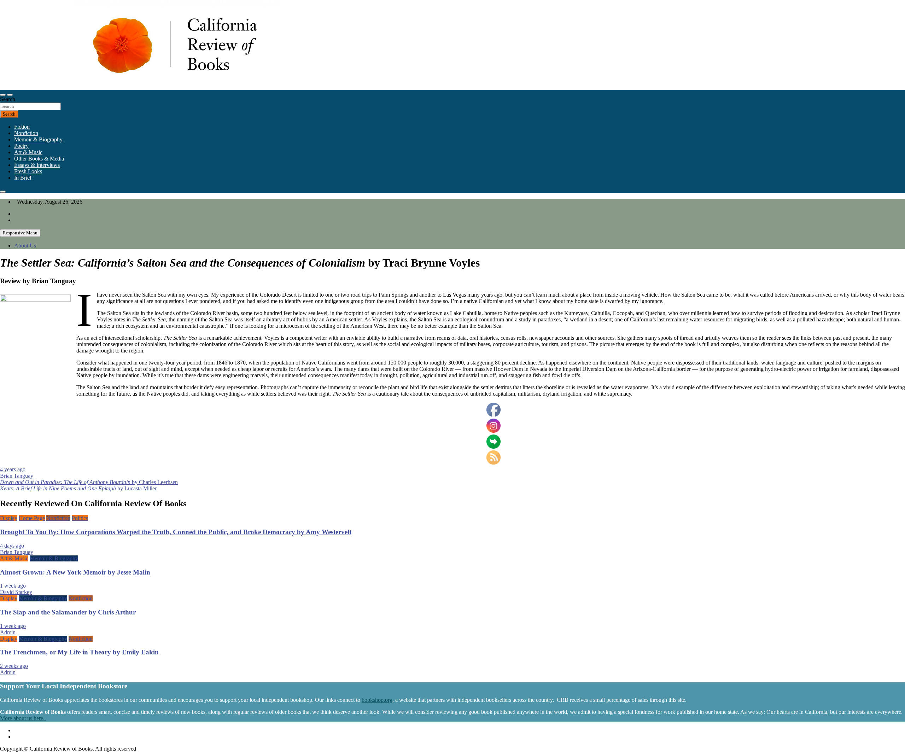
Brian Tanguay (16, 476)
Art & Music (28, 152)
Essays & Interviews (37, 165)
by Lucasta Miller (78, 488)
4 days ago (12, 546)
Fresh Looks (28, 171)
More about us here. (23, 718)
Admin (8, 632)
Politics (80, 518)
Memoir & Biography (38, 139)
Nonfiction (26, 133)
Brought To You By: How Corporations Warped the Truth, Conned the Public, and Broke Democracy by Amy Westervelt (175, 532)
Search (7, 99)
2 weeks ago (14, 666)
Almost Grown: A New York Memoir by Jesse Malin (75, 572)
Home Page (32, 518)
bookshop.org (377, 700)
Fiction (22, 127)
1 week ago (13, 586)
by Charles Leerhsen (89, 482)
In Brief (22, 178)
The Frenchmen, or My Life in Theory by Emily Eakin (79, 652)
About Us (25, 246)
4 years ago (12, 469)
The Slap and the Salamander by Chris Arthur (68, 612)
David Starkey (16, 592)
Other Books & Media (39, 159)
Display (8, 518)
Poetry (21, 146)
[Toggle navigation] (3, 95)
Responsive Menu (20, 232)
